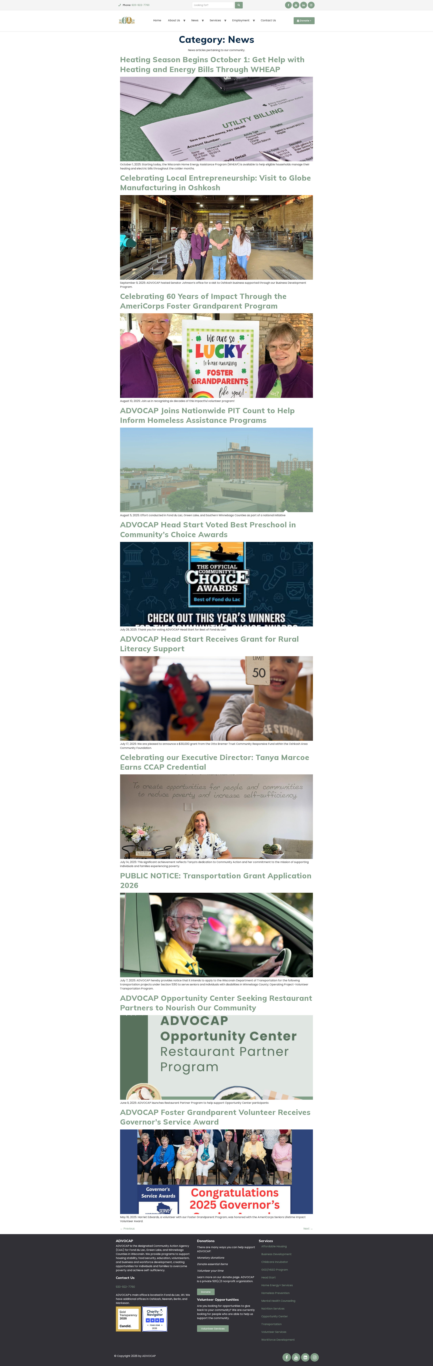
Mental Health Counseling (278, 1301)
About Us (174, 20)
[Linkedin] (303, 5)
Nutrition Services (272, 1309)
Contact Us (268, 20)
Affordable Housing (274, 1246)
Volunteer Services (273, 1332)
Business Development (276, 1254)
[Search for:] (213, 5)
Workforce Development (278, 1340)
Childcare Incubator (274, 1262)
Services (215, 20)
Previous (127, 1229)
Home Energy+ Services (277, 1285)
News (194, 20)
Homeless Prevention (275, 1293)
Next (308, 1229)
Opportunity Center (274, 1316)
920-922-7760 (141, 5)
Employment (240, 20)
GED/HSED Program (274, 1270)
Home (157, 20)
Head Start (268, 1277)
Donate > (305, 20)
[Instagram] (311, 5)
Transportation (271, 1324)
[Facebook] (288, 5)
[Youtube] (296, 5)
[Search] (239, 5)
